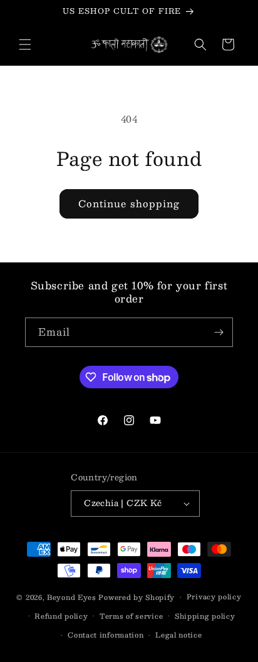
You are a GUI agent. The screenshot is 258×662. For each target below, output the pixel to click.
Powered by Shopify (136, 597)
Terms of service (131, 616)
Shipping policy (205, 616)
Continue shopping (129, 203)
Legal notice (178, 635)
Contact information (105, 635)
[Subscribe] (218, 332)
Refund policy (61, 616)
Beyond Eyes (71, 597)
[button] (25, 44)
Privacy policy (214, 597)
